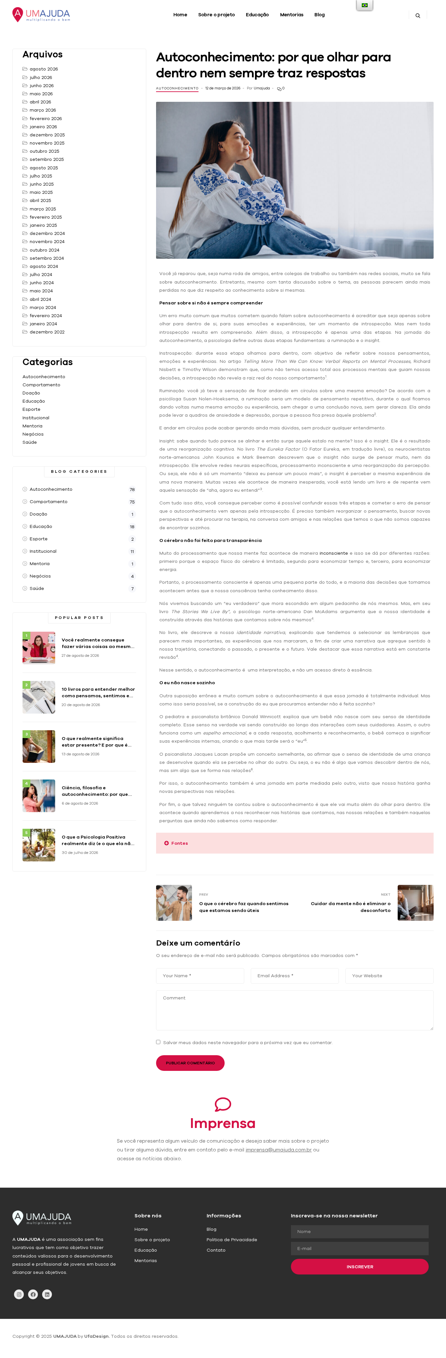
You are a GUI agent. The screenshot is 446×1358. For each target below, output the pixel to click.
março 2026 (43, 110)
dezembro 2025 (47, 134)
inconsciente (334, 553)
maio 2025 (41, 192)
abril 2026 (40, 101)
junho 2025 (42, 184)
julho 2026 (41, 77)
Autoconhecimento (177, 88)
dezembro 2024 (47, 233)
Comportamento (41, 384)
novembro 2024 (47, 241)
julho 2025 (41, 175)
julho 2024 (41, 274)
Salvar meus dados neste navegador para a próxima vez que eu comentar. (248, 1042)
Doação (31, 392)
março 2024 (43, 307)
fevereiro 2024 (46, 315)
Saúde (30, 442)
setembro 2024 (47, 258)
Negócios (33, 434)
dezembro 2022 (47, 331)
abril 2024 (40, 299)
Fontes (179, 843)
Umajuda (262, 88)
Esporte (31, 409)
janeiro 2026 (43, 126)
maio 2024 (41, 290)
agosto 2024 (44, 266)
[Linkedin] (47, 1294)
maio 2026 (41, 93)
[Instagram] (19, 1294)
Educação (34, 401)
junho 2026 (42, 85)
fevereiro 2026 (46, 118)
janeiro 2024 (43, 323)
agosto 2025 (44, 167)
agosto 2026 (44, 68)
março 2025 (43, 208)
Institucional (36, 417)
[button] (294, 843)
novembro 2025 (47, 143)
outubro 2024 (44, 250)
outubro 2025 (44, 151)
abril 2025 (40, 200)
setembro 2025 (47, 159)
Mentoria (32, 425)
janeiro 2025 (43, 225)
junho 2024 (42, 282)
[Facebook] (33, 1294)
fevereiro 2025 (46, 217)
